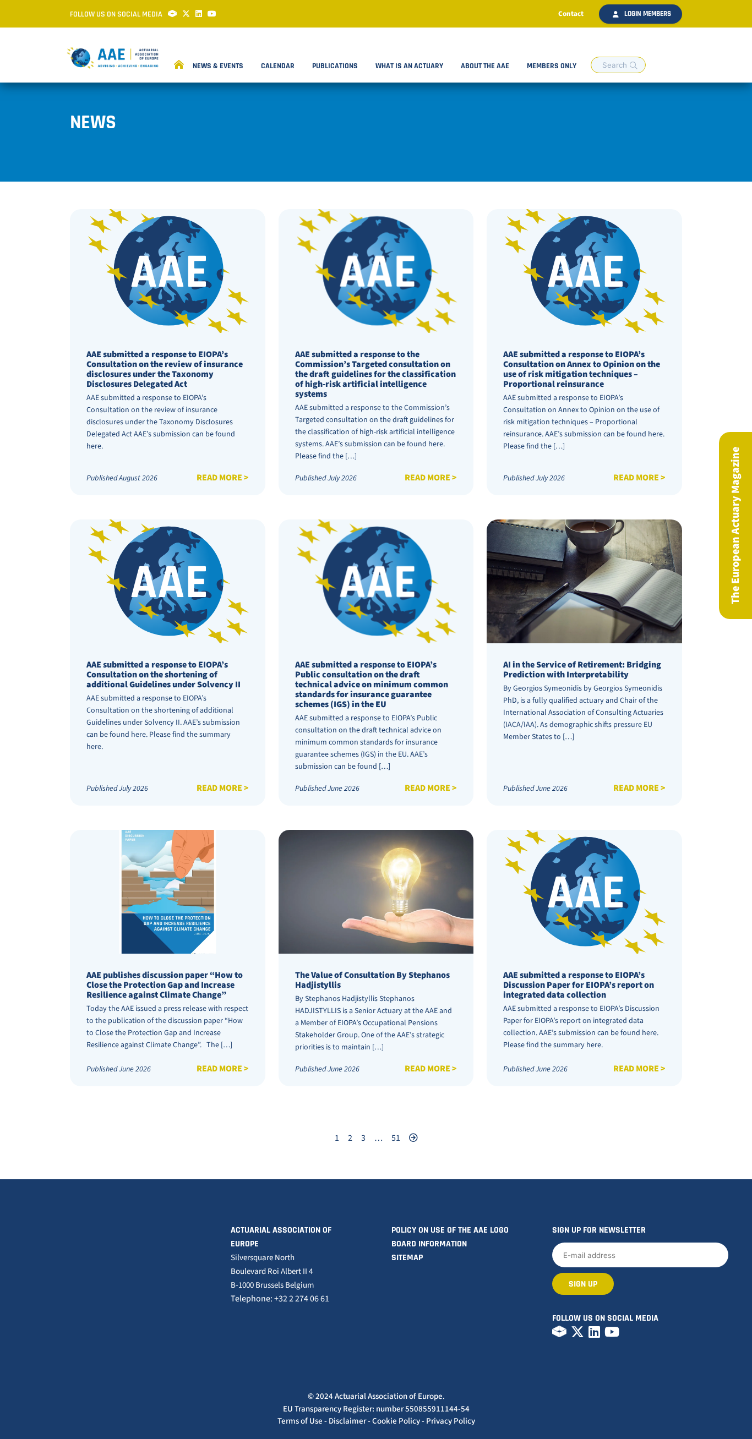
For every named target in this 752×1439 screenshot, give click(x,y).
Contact (571, 14)
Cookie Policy (396, 1421)
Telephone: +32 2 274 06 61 (280, 1299)
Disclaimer (347, 1421)
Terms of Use (300, 1421)
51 (395, 1138)
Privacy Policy (450, 1421)
